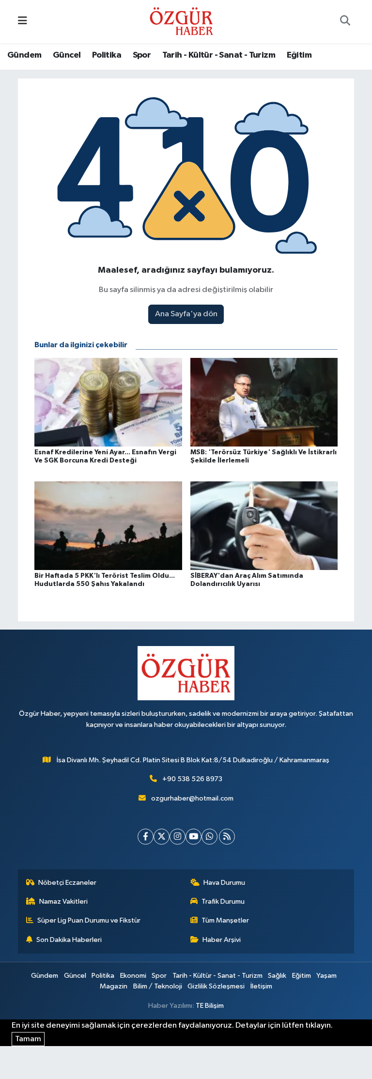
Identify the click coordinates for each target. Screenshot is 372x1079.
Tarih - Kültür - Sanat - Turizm (218, 55)
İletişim (261, 986)
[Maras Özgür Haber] (181, 21)
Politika (106, 55)
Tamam (28, 1039)
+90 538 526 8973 (192, 779)
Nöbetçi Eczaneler (67, 882)
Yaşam (326, 975)
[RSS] (227, 837)
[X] (162, 837)
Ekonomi (133, 975)
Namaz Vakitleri (63, 901)
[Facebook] (146, 837)
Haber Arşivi (221, 939)
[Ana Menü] (22, 21)
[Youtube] (194, 837)
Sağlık (277, 975)
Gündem (24, 55)
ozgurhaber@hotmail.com (192, 798)
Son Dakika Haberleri (69, 939)
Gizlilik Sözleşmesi (216, 986)
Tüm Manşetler (225, 920)
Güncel (66, 55)
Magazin (113, 986)
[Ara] (345, 21)
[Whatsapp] (209, 837)
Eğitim (299, 55)
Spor (142, 55)
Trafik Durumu (223, 901)
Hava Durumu (224, 882)
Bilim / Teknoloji (157, 986)
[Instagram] (178, 837)
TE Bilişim (210, 1005)
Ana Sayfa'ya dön (186, 314)
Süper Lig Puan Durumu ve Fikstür (88, 920)
